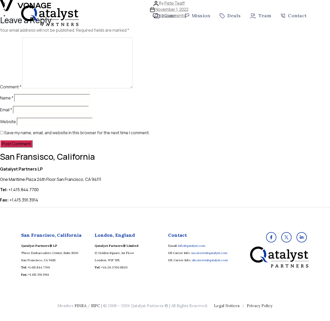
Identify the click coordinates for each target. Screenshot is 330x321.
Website (8, 121)
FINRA (80, 305)
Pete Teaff (174, 3)
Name (6, 98)
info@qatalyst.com (191, 246)
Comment (10, 87)
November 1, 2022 (171, 9)
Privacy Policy (260, 305)
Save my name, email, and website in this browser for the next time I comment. (77, 133)
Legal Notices (227, 305)
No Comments (172, 15)
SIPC (95, 305)
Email (6, 110)
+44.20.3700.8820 (114, 267)
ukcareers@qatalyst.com (210, 260)
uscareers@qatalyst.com (209, 253)
